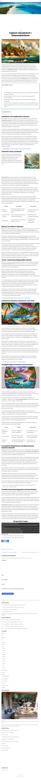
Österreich (4, 656)
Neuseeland (4, 654)
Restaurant (3, 674)
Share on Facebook (3, 541)
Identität (28, 141)
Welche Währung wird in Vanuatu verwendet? (11, 528)
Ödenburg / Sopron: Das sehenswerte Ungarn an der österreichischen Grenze (14, 604)
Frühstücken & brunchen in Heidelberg (8, 732)
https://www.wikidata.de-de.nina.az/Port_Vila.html (14, 535)
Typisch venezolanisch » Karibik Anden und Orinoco (29, 552)
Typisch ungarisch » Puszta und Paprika (22, 298)
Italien (3, 652)
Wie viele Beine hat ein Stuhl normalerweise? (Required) (13, 588)
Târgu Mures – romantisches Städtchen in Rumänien (14, 624)
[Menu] (1, 1)
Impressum (18, 776)
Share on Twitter (5, 541)
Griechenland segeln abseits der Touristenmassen (10, 609)
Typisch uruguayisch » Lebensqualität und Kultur (20, 148)
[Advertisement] (20, 22)
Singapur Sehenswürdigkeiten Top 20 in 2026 (13, 619)
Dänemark (4, 648)
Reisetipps (3, 672)
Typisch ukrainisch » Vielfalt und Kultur (17, 361)
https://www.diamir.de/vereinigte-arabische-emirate (14, 537)
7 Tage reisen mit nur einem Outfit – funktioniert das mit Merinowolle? (13, 607)
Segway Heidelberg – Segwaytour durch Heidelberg (10, 741)
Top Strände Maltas (5, 745)
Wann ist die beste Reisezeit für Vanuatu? (10, 523)
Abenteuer (27, 254)
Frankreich (4, 650)
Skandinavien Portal (5, 770)
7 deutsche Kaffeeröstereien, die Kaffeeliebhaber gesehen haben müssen (16, 628)
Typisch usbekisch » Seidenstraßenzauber (10, 552)
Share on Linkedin (8, 541)
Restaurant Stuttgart (5, 676)
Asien (2, 635)
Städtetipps (3, 687)
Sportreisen (3, 683)
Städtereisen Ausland (5, 685)
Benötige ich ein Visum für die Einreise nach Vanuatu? (12, 530)
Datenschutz (23, 776)
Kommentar (4, 560)
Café (2, 639)
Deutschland (4, 642)
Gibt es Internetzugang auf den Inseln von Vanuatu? (12, 532)
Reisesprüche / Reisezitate (6, 747)
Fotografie (3, 644)
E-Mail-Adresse (5, 579)
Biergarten (3, 637)
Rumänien (3, 658)
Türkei (3, 665)
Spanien (3, 663)
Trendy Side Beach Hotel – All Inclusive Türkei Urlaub (10, 736)
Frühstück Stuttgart (5, 734)
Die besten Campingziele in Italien (7, 611)
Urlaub (3, 295)
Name (3, 575)
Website (3, 584)
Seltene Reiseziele (4, 681)
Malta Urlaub (4, 743)
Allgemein (3, 633)
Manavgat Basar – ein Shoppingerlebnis (8, 739)
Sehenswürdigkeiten (5, 678)
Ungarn (3, 667)
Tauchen (32, 65)
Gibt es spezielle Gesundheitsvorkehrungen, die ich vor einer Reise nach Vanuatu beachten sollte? (20, 526)
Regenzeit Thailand (5, 750)
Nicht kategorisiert (4, 670)
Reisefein (20, 7)
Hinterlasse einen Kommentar (8, 549)
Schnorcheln (25, 263)
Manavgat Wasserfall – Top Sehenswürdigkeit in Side (10, 730)
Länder (20, 30)
